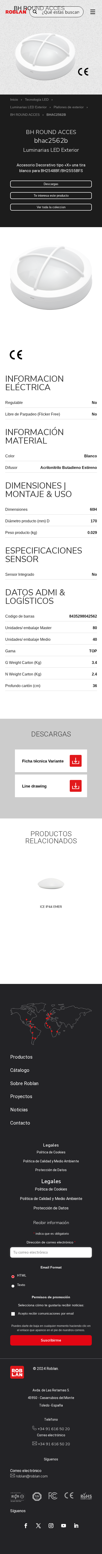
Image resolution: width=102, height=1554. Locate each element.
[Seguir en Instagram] (51, 1525)
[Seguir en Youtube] (63, 1525)
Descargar (75, 760)
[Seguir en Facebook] (26, 1525)
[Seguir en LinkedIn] (76, 1525)
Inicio (14, 99)
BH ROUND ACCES (25, 115)
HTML (21, 1275)
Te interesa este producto (51, 195)
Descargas (51, 184)
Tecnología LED (37, 99)
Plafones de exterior (69, 107)
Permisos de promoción (51, 1297)
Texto (21, 1285)
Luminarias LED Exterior (28, 107)
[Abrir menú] (91, 12)
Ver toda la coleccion (51, 207)
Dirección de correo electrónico (51, 1242)
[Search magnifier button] (35, 12)
